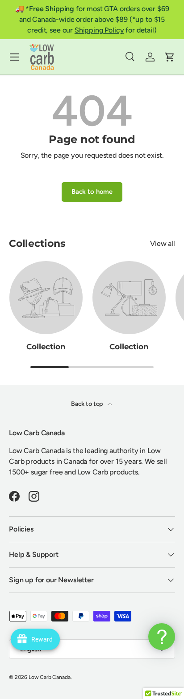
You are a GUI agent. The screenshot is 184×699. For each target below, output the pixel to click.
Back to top (87, 404)
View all (162, 243)
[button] (170, 57)
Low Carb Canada (50, 677)
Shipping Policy (99, 30)
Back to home (92, 192)
